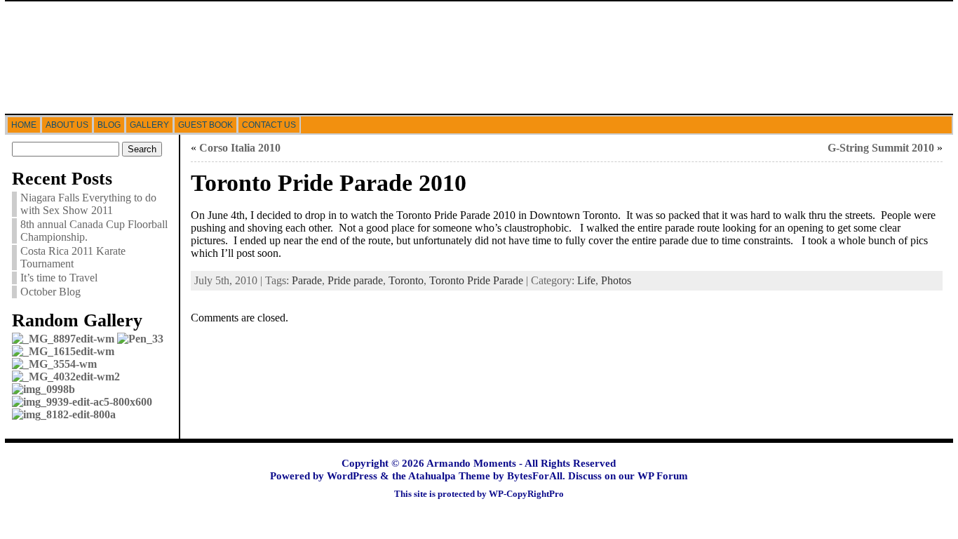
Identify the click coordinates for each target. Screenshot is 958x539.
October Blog (50, 292)
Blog (109, 125)
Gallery (149, 125)
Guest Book (205, 125)
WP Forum (662, 475)
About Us (67, 125)
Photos (616, 280)
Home (23, 125)
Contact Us (269, 125)
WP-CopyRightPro (526, 494)
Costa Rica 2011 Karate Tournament (73, 257)
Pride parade (355, 280)
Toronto (406, 280)
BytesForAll (534, 475)
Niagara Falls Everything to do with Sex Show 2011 (88, 204)
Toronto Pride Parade (476, 280)
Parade (307, 280)
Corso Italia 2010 (240, 148)
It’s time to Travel (58, 278)
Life (586, 280)
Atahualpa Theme (449, 475)
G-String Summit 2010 (881, 148)
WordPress (352, 475)
